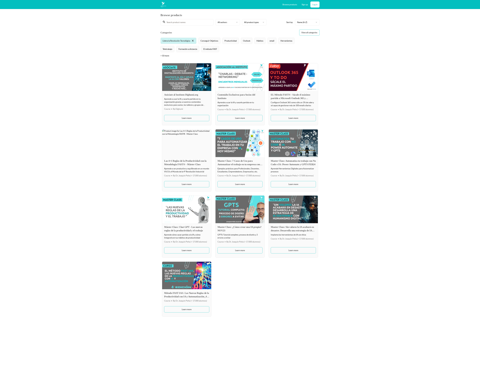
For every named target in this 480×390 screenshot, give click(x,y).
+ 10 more (164, 56)
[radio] (178, 41)
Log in (315, 4)
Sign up (305, 4)
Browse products (289, 4)
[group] (229, 45)
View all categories (309, 32)
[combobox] (228, 22)
